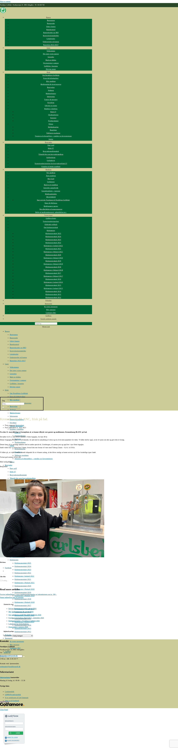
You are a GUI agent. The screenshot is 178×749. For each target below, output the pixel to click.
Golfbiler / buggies (17, 384)
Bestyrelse (13, 406)
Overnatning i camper (18, 380)
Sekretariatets (5, 677)
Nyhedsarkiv (8, 636)
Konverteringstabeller (18, 351)
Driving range (15, 387)
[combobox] (13, 404)
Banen (7, 331)
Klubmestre (14, 560)
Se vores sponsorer (17, 641)
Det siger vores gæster (18, 370)
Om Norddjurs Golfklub (19, 393)
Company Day (15, 648)
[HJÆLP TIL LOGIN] (6, 738)
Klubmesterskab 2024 (23, 566)
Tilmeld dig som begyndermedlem (23, 478)
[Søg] (3, 407)
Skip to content (5, 1)
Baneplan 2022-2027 (18, 361)
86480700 (7, 653)
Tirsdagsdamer (20, 442)
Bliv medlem (14, 400)
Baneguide (14, 338)
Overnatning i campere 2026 (18, 627)
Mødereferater (15, 413)
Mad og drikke (15, 377)
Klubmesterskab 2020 (23, 586)
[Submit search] (24, 656)
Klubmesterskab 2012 (23, 632)
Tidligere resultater (22, 455)
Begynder (8, 465)
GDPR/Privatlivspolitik (13, 695)
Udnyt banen (14, 341)
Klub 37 (13, 472)
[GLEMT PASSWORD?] (6, 741)
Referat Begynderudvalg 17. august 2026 (22, 609)
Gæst (7, 364)
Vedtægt (13, 410)
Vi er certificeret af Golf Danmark (16, 698)
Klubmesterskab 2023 (23, 570)
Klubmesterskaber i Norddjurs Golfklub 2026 (24, 621)
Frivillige (13, 423)
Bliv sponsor (14, 645)
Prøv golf (13, 468)
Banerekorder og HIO (18, 348)
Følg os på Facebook (12, 701)
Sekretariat (14, 416)
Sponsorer (8, 638)
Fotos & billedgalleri (17, 397)
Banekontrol (14, 344)
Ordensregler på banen (18, 357)
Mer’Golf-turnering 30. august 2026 (20, 612)
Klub (7, 390)
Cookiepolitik (9, 692)
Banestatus (14, 335)
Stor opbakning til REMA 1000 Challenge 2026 (24, 615)
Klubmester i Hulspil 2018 (25, 602)
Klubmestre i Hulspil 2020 (25, 589)
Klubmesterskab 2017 (23, 605)
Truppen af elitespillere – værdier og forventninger (34, 459)
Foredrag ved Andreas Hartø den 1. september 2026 (26, 618)
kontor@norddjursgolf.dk (9, 656)
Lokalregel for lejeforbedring (18, 624)
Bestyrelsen (19, 425)
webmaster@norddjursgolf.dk (10, 667)
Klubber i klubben (16, 429)
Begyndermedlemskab (18, 475)
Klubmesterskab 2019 (23, 592)
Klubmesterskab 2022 (23, 573)
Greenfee (13, 374)
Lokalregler (14, 354)
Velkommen (14, 367)
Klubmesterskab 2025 (23, 563)
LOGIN (18, 733)
